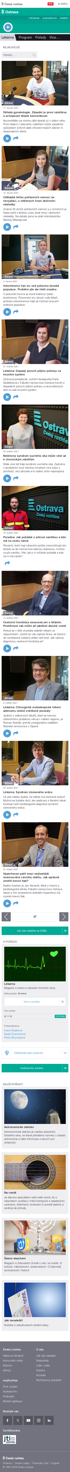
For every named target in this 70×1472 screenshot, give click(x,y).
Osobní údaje (22, 1463)
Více (54, 37)
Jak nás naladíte (46, 1355)
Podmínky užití (40, 1463)
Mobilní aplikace (12, 1401)
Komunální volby (13, 1360)
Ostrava (60, 1016)
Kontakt (41, 1375)
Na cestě (10, 1192)
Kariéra (40, 1370)
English (55, 1463)
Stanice (7, 1365)
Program (34, 18)
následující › (63, 916)
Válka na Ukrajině (13, 1355)
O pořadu (10, 941)
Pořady (40, 37)
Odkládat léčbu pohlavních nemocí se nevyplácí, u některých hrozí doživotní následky (29, 201)
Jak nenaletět (13, 1320)
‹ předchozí (6, 916)
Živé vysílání (10, 1386)
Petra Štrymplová (14, 1037)
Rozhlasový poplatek (48, 1380)
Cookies (7, 1463)
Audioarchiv (50, 18)
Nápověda (42, 1360)
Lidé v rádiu (43, 1365)
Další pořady (13, 1084)
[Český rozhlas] (12, 4)
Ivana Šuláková (13, 1030)
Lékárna (9, 983)
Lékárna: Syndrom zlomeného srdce (27, 792)
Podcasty (8, 1396)
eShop (7, 1370)
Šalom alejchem (15, 1258)
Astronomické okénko (19, 1127)
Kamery (64, 18)
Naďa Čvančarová (15, 1034)
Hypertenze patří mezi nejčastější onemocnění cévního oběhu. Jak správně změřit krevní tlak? (31, 877)
